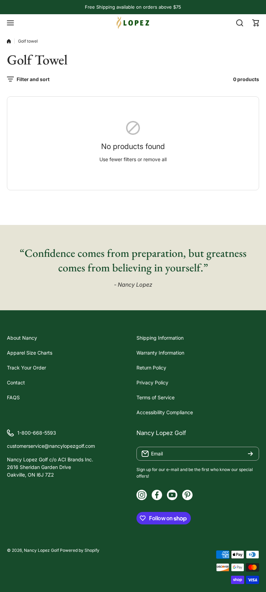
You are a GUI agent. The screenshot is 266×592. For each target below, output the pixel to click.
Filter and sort (33, 79)
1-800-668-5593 (36, 433)
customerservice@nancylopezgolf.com (51, 446)
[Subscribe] (250, 454)
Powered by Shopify (79, 550)
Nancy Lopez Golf (41, 550)
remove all (155, 159)
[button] (255, 22)
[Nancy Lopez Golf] (133, 22)
